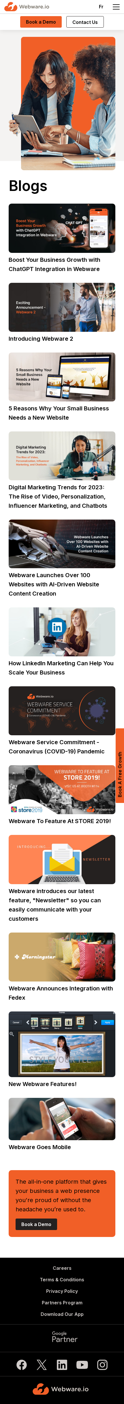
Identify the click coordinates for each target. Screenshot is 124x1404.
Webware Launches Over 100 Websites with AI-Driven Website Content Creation (54, 584)
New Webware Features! (43, 1084)
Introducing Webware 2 (41, 338)
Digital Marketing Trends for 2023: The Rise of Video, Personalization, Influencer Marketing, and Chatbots (58, 496)
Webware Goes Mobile (40, 1147)
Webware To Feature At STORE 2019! (60, 821)
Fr (101, 7)
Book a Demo (41, 22)
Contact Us (85, 22)
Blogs (28, 185)
